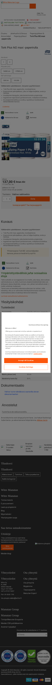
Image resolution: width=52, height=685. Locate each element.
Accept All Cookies (26, 360)
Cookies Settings (26, 367)
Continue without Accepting (38, 325)
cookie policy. (37, 353)
